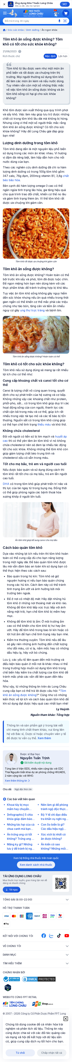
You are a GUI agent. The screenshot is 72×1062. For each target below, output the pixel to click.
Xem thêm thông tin (16, 780)
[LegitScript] (20, 987)
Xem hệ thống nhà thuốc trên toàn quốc (36, 857)
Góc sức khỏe (16, 29)
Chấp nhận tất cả (51, 1052)
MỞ (65, 4)
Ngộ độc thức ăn (23, 789)
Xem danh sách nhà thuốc (36, 864)
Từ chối (20, 1052)
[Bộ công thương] (11, 979)
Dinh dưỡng (32, 29)
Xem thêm (44, 738)
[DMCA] (38, 979)
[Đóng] (4, 4)
